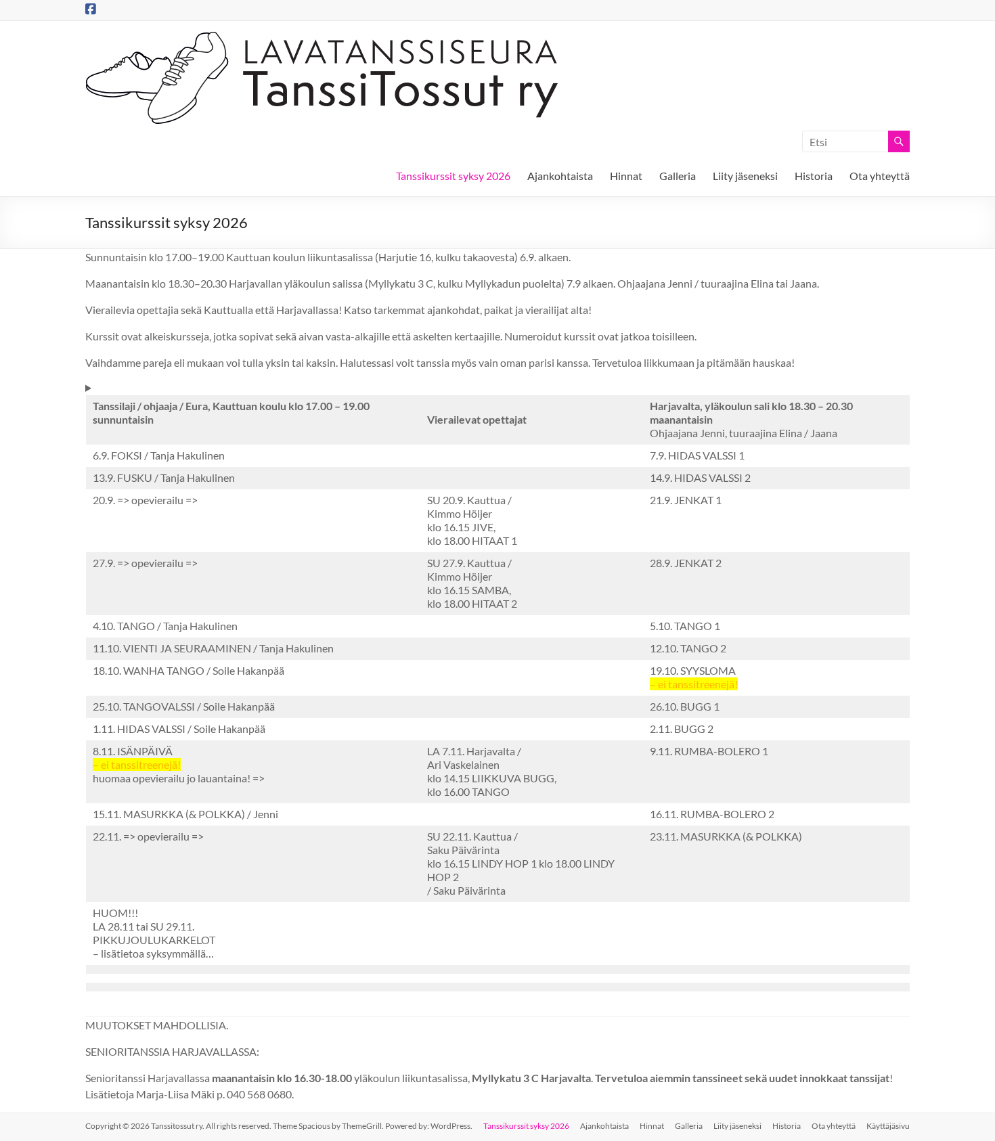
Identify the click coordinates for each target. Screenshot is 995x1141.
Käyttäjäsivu (888, 1126)
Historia (814, 175)
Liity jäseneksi (745, 175)
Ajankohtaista (560, 175)
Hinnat (626, 175)
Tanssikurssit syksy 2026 (453, 175)
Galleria (677, 175)
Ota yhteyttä (879, 175)
